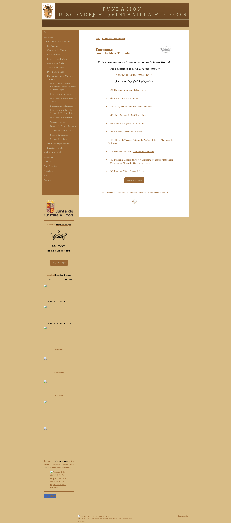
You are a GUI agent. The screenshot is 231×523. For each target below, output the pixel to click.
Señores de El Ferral (133, 131)
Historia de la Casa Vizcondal (113, 38)
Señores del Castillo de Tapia (133, 115)
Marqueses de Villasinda (133, 123)
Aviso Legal (111, 192)
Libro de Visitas (131, 192)
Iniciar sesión (183, 516)
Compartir (51, 496)
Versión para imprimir (89, 516)
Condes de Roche (137, 171)
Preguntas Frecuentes (146, 192)
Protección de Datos (162, 192)
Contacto (102, 192)
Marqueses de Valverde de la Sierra (136, 106)
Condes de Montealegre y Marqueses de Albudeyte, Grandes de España (140, 161)
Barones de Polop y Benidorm (137, 159)
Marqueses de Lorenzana (135, 89)
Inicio (98, 38)
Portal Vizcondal (134, 180)
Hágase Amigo (59, 262)
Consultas (120, 192)
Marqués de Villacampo (143, 151)
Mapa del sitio (103, 516)
